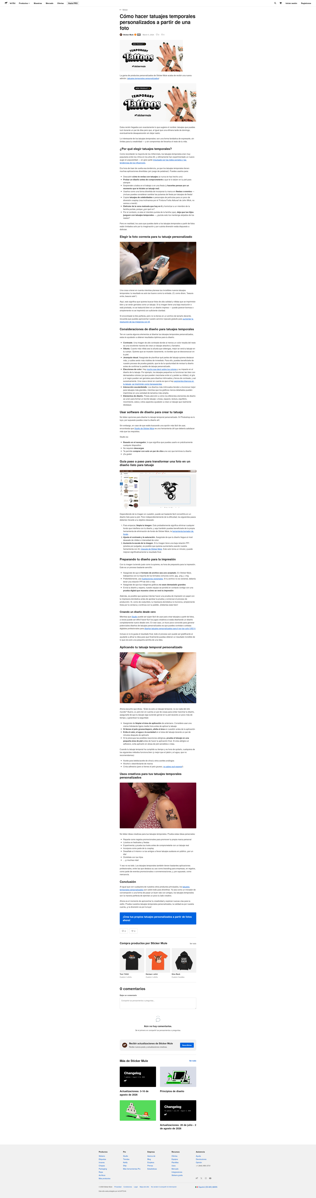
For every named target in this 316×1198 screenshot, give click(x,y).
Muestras (38, 3)
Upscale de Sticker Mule (151, 549)
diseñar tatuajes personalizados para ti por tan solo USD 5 (169, 628)
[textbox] (158, 499)
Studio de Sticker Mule (144, 428)
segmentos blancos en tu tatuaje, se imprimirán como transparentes (158, 382)
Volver (125, 10)
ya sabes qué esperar (172, 766)
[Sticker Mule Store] (197, 1178)
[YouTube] (210, 1178)
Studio (134, 616)
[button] (158, 918)
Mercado (49, 3)
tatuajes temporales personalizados (143, 78)
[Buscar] (275, 3)
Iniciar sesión (291, 3)
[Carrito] (281, 3)
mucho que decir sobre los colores (162, 369)
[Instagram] (206, 1178)
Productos (23, 3)
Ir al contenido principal (1, 1)
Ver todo (193, 943)
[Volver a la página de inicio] (6, 3)
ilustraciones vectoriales (152, 578)
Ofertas (60, 3)
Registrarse (306, 3)
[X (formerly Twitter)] (201, 1178)
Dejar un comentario (128, 995)
